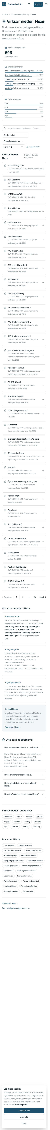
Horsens (38, 821)
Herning (25, 827)
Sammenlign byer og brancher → (16, 908)
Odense (29, 816)
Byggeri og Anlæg (25, 845)
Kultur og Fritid (28, 891)
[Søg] (29, 4)
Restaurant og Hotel (35, 860)
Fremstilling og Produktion (31, 866)
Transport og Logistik (33, 850)
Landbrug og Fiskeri (11, 866)
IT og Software (9, 845)
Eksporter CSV (34, 147)
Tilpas (24, 1123)
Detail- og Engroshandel (12, 850)
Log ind (38, 4)
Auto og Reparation (11, 891)
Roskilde (15, 827)
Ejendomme (8, 871)
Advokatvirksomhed (11, 881)
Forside (5, 14)
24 (35, 597)
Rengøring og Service (29, 886)
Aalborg (39, 816)
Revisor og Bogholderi (31, 881)
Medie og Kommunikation (26, 871)
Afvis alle (24, 1117)
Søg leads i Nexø (12, 727)
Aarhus (19, 816)
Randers (17, 821)
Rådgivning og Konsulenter (13, 860)
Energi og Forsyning (24, 876)
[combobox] (15, 135)
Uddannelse (8, 876)
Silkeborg (36, 827)
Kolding (27, 821)
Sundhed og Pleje (10, 855)
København (8, 816)
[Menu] (46, 4)
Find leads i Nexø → (10, 903)
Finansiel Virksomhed (28, 855)
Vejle (5, 827)
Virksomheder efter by (20, 14)
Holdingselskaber (10, 886)
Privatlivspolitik (21, 1104)
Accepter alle (24, 1110)
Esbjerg (6, 821)
